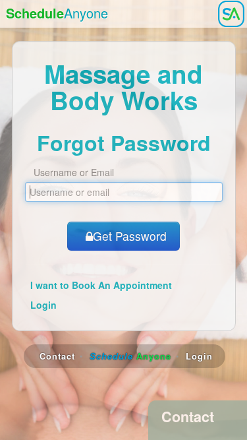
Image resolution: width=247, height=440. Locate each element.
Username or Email (74, 172)
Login (43, 304)
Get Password (130, 236)
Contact (57, 356)
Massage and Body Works (123, 86)
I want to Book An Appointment (101, 285)
